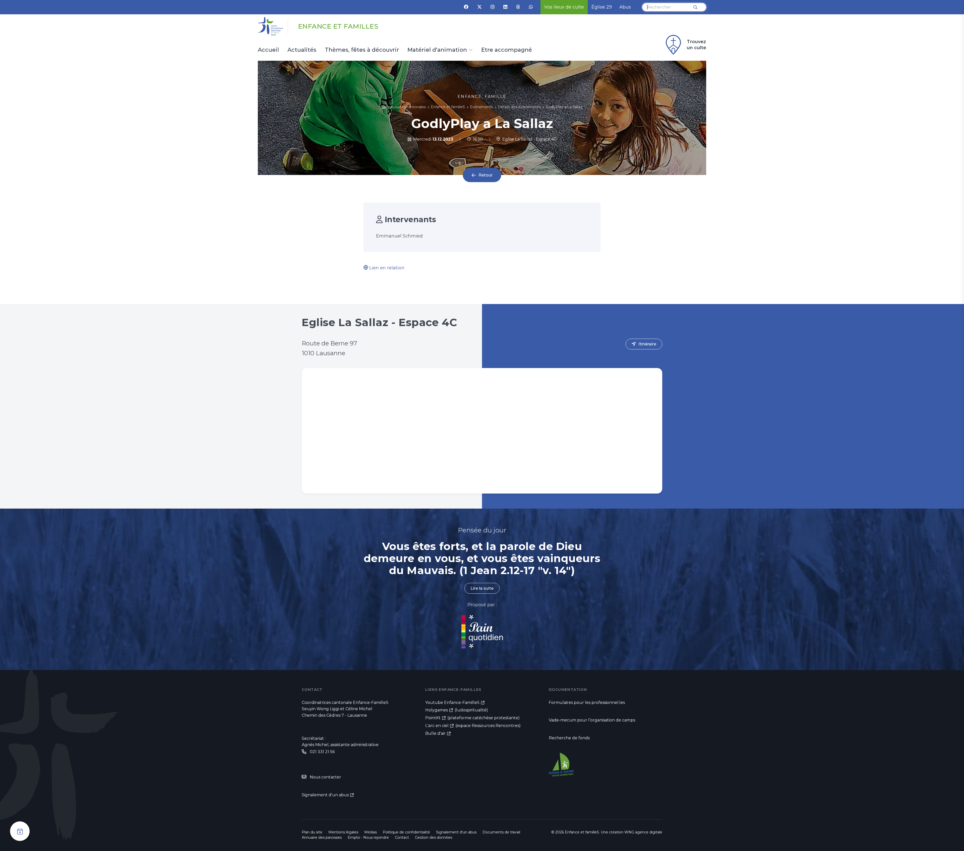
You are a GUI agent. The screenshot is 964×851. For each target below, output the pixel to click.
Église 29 (601, 7)
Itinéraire (647, 344)
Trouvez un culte (696, 44)
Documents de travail (501, 832)
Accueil (268, 50)
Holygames (436, 710)
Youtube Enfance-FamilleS (452, 702)
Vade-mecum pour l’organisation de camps (592, 720)
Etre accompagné (506, 50)
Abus (625, 7)
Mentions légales (343, 832)
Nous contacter (325, 777)
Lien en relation (386, 268)
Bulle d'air (435, 733)
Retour (485, 175)
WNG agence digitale (643, 832)
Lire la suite (482, 588)
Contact (402, 837)
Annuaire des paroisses (322, 837)
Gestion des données (433, 837)
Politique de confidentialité (406, 832)
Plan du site (312, 832)
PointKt (433, 717)
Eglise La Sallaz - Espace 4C (528, 139)
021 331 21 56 (322, 751)
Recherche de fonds (569, 738)
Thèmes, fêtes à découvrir (362, 50)
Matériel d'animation (437, 50)
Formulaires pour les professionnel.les (587, 702)
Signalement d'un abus (325, 795)
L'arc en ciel (437, 725)
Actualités (301, 50)
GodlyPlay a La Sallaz (564, 107)
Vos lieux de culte (564, 7)
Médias (370, 832)
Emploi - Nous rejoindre (368, 837)
